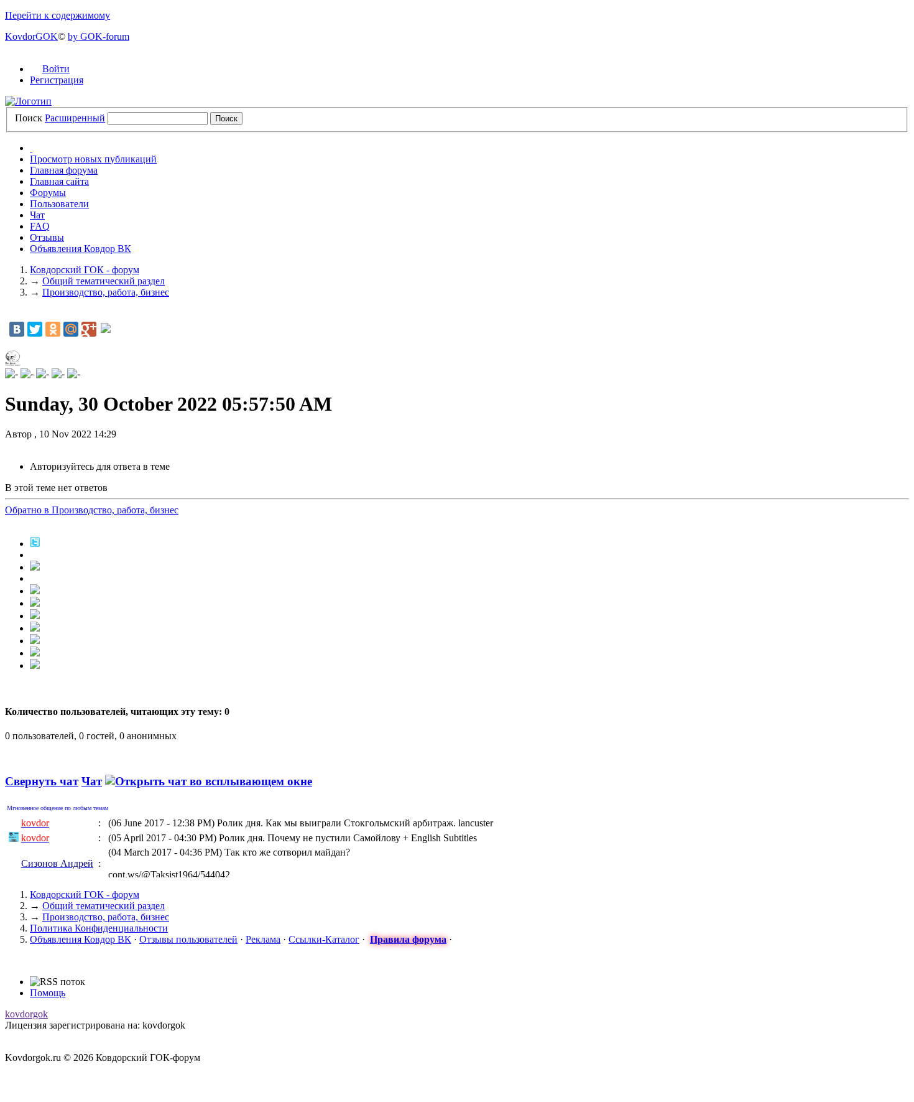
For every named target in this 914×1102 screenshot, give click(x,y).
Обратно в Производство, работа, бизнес (91, 510)
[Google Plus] (88, 329)
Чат (37, 215)
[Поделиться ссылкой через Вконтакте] (35, 603)
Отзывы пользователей (188, 939)
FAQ (40, 226)
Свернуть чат (41, 781)
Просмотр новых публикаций (93, 159)
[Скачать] (35, 665)
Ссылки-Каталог (324, 939)
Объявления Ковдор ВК (80, 248)
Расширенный (75, 118)
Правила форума (408, 939)
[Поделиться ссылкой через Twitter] (35, 543)
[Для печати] (35, 653)
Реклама (263, 939)
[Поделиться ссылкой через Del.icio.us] (35, 591)
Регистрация (56, 80)
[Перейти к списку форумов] (28, 101)
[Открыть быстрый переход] (31, 147)
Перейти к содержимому (57, 15)
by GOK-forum (98, 36)
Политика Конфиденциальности (99, 928)
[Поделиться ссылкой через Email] (35, 640)
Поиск (28, 118)
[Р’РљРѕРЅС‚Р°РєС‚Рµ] (16, 329)
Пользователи (59, 203)
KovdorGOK (31, 36)
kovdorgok (26, 1014)
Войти (56, 68)
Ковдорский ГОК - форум (84, 894)
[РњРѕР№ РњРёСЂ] (70, 329)
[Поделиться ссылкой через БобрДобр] (35, 628)
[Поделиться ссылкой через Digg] (35, 567)
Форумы (48, 192)
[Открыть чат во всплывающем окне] (208, 781)
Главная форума (64, 170)
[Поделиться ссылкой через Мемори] (35, 615)
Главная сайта (59, 181)
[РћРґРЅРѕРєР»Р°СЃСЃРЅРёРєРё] (52, 329)
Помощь (47, 993)
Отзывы (47, 237)
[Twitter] (34, 329)
